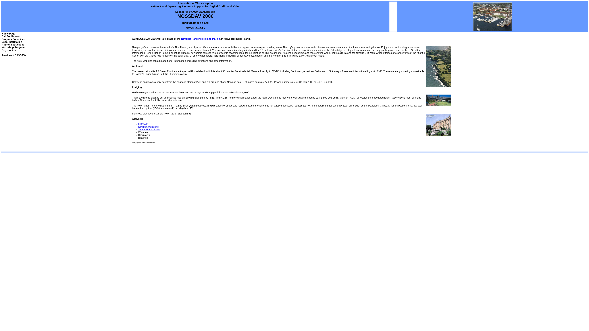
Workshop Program (13, 47)
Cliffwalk (143, 124)
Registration (9, 50)
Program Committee (13, 39)
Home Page (8, 33)
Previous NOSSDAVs (14, 55)
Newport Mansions (148, 127)
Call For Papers (11, 36)
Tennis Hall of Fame (149, 129)
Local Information (12, 42)
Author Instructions (13, 44)
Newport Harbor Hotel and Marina (200, 39)
